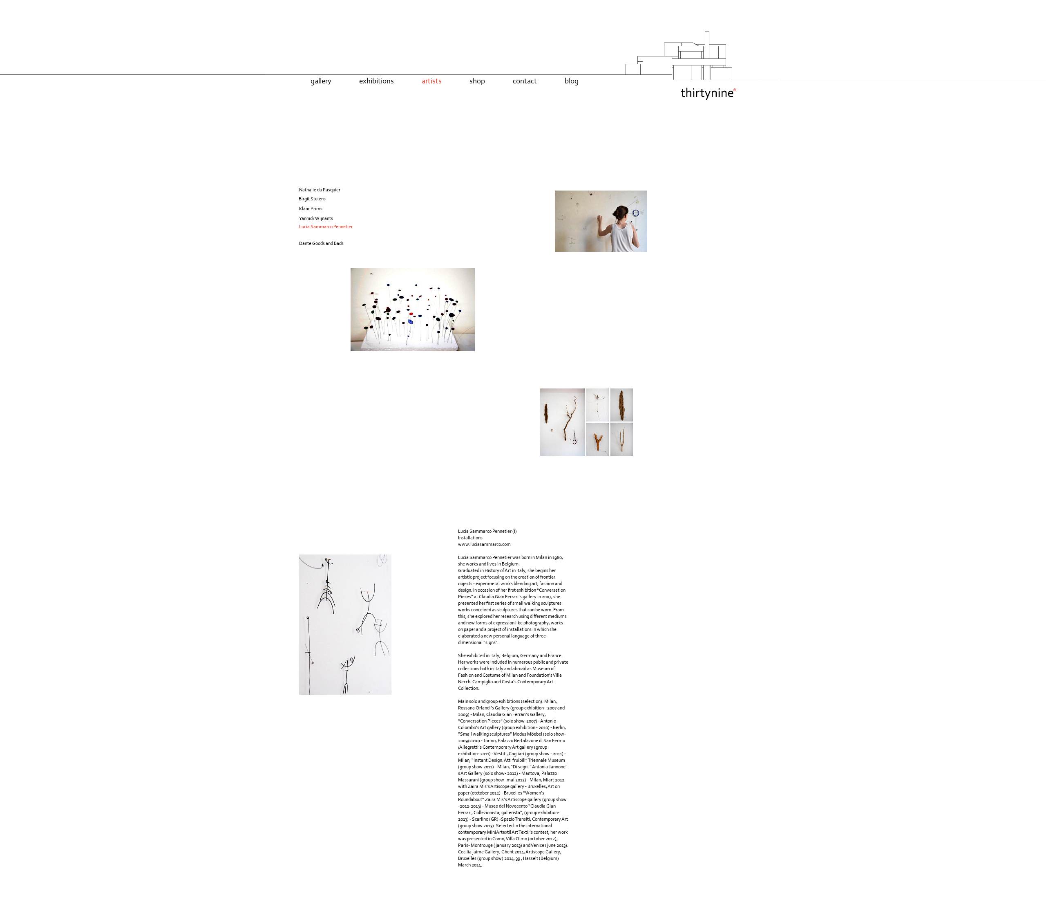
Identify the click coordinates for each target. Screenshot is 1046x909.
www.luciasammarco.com (484, 544)
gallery (321, 80)
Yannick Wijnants (316, 218)
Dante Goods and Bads (321, 243)
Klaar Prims (310, 208)
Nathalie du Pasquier (319, 190)
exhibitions (376, 80)
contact (525, 80)
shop (477, 80)
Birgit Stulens (312, 199)
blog (572, 80)
